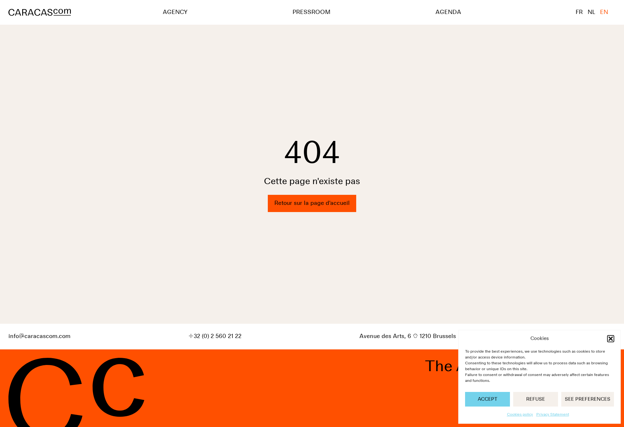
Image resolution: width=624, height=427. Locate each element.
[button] (610, 338)
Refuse (535, 399)
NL (591, 12)
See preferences (587, 399)
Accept (487, 399)
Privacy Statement (552, 415)
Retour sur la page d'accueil (312, 203)
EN (604, 12)
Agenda (448, 12)
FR (579, 12)
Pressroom (311, 12)
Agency (175, 12)
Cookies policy (520, 415)
